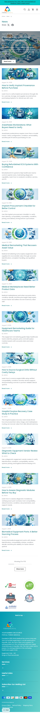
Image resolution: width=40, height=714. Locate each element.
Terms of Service (7, 707)
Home (3, 16)
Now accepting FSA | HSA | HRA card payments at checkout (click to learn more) (20, 2)
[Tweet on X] (8, 25)
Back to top (19, 615)
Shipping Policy (28, 705)
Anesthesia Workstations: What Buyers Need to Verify (16, 126)
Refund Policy (16, 705)
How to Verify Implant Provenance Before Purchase (18, 86)
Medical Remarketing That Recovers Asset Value (19, 246)
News (8, 16)
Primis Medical (10, 702)
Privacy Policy (6, 705)
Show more (20, 569)
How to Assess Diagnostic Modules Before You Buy (18, 491)
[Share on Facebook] (13, 25)
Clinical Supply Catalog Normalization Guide (16, 39)
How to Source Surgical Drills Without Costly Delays (19, 371)
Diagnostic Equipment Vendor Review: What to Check (20, 452)
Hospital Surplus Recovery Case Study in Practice (17, 412)
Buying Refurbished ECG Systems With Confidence (20, 165)
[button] (33, 10)
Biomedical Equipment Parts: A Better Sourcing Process (19, 533)
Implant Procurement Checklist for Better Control (18, 207)
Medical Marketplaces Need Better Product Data (18, 288)
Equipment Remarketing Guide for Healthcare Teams (18, 329)
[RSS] (11, 16)
